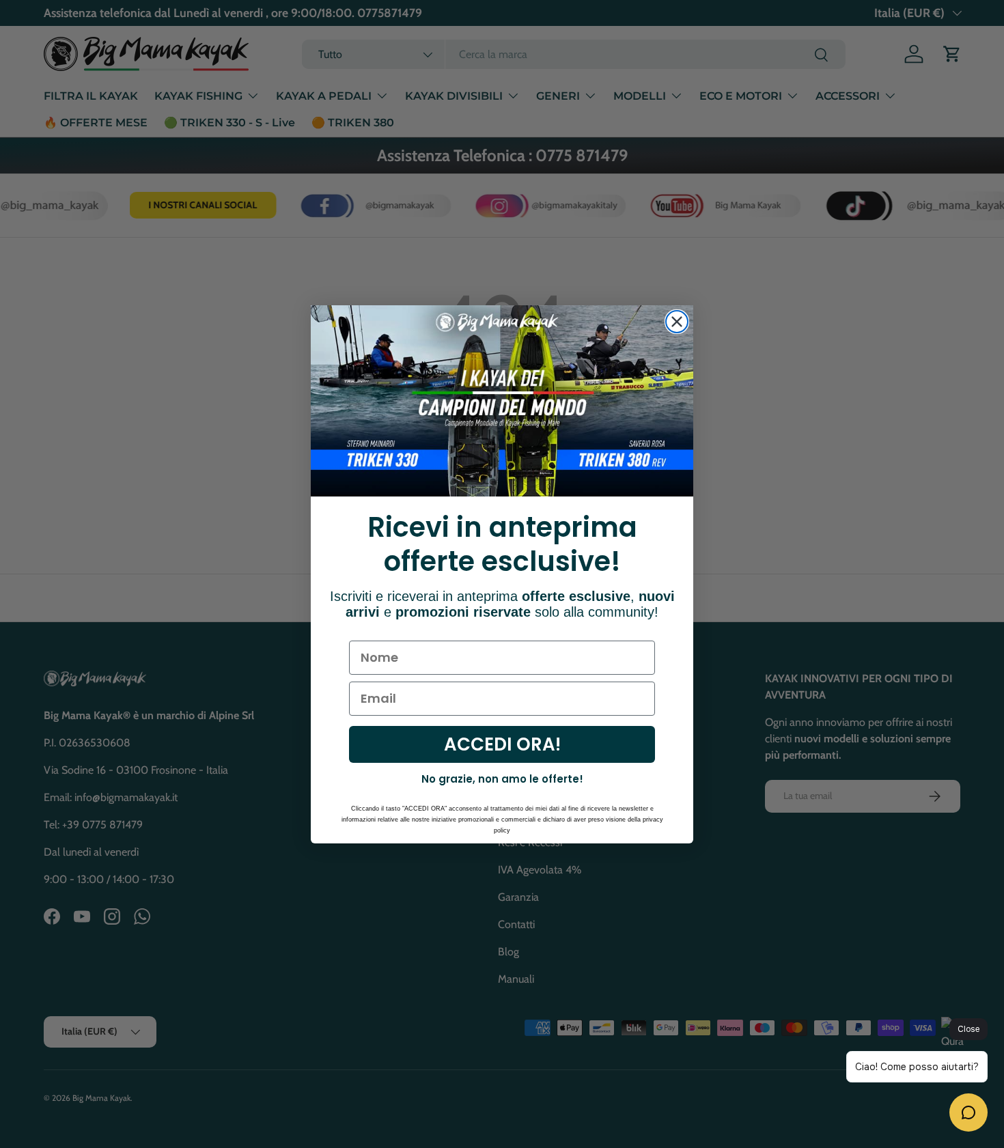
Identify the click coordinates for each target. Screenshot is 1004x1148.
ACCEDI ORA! (502, 744)
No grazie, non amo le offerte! (502, 779)
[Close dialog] (677, 322)
